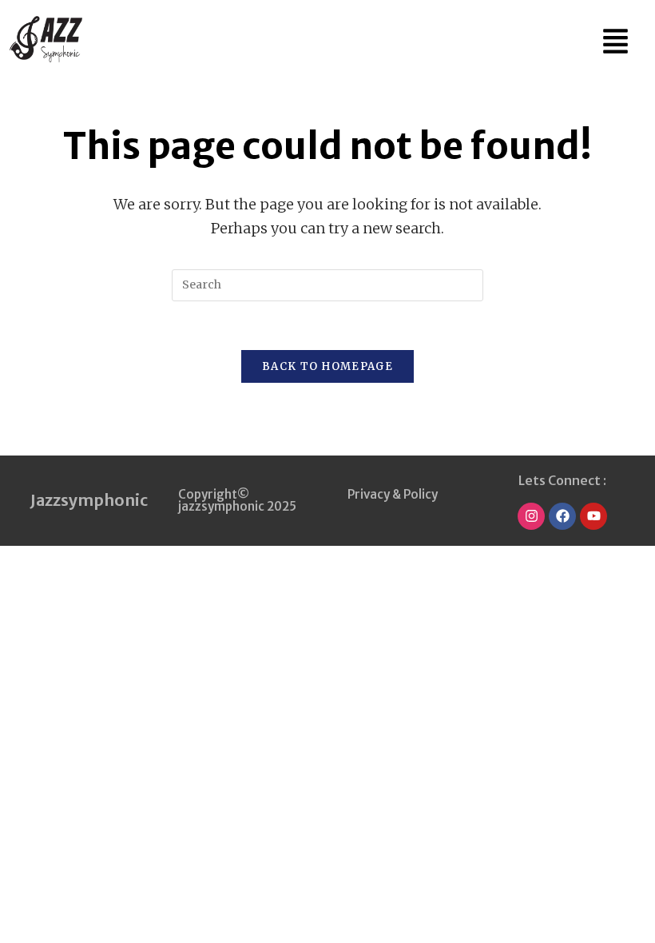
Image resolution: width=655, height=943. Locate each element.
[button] (616, 40)
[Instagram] (531, 516)
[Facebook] (562, 516)
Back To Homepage (327, 366)
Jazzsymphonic (89, 500)
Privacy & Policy (392, 494)
